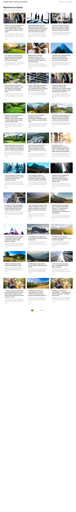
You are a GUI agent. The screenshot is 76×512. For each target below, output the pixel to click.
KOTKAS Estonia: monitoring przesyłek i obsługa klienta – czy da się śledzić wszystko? (61, 238)
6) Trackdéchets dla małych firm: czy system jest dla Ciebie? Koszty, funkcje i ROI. (37, 238)
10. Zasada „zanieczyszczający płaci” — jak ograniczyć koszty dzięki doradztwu (60, 265)
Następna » (42, 310)
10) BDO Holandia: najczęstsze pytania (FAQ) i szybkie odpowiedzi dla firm (37, 265)
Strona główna (70, 1)
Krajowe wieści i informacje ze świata (15, 2)
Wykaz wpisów (62, 1)
